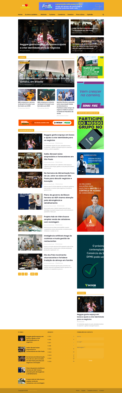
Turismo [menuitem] (52, 14)
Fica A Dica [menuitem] (80, 14)
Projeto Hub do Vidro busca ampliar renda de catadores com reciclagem (57, 219)
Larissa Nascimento (50, 206)
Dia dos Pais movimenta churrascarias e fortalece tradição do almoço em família (58, 258)
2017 (61, 343)
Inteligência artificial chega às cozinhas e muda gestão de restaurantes (58, 238)
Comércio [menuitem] (61, 14)
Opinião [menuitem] (90, 14)
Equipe (83, 390)
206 (32, 274)
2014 (61, 336)
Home (77, 390)
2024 (61, 355)
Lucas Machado (49, 143)
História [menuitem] (43, 14)
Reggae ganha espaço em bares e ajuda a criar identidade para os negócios (43, 46)
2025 (61, 358)
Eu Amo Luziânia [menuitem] (31, 14)
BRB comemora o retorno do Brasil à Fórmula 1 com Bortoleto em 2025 (26, 104)
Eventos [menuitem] (71, 14)
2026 (61, 361)
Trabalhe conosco (92, 390)
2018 (61, 346)
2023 (61, 352)
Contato (101, 390)
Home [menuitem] (20, 14)
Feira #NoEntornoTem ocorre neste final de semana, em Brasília (44, 80)
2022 (61, 349)
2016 (61, 339)
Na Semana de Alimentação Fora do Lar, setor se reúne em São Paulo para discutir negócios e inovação (87, 46)
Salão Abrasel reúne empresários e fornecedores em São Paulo (85, 29)
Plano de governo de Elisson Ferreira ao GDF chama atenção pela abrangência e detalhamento (58, 199)
